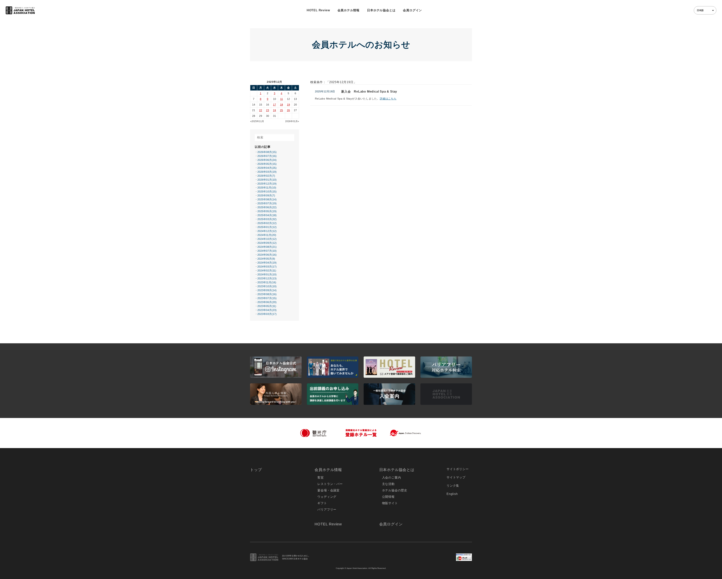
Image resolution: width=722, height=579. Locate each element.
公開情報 (388, 496)
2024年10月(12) (267, 238)
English (452, 493)
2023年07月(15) (267, 298)
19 (288, 104)
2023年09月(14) (267, 290)
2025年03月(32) (267, 219)
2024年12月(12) (267, 231)
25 (281, 110)
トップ (256, 470)
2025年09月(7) (266, 195)
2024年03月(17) (267, 266)
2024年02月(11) (266, 270)
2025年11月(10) (266, 187)
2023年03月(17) (267, 313)
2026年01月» (292, 121)
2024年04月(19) (267, 262)
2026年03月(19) (267, 171)
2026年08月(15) (267, 151)
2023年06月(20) (267, 302)
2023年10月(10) (267, 286)
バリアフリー (326, 509)
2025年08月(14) (267, 199)
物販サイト (390, 503)
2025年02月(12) (267, 223)
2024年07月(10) (267, 250)
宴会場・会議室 (328, 490)
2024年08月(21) (267, 246)
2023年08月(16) (267, 294)
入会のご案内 (391, 477)
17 (274, 104)
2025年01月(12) (267, 227)
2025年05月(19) (267, 211)
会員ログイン (412, 10)
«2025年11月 (257, 121)
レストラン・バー (330, 484)
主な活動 (388, 484)
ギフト (322, 503)
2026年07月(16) (267, 155)
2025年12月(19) (267, 183)
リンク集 (453, 485)
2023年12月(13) (267, 278)
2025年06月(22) (267, 207)
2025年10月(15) (267, 191)
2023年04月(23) (267, 310)
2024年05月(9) (266, 258)
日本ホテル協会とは (381, 10)
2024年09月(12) (267, 242)
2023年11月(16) (266, 282)
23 (267, 110)
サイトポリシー (458, 469)
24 (274, 110)
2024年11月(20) (266, 234)
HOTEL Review (318, 10)
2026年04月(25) (267, 167)
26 (288, 110)
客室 (320, 477)
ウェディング (326, 496)
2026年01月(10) (267, 179)
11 (281, 98)
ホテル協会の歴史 (394, 490)
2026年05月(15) (267, 163)
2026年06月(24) (267, 159)
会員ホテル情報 (348, 10)
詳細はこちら (388, 98)
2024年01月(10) (267, 274)
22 (260, 110)
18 (281, 104)
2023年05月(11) (266, 306)
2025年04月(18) (267, 215)
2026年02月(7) (266, 175)
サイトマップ (456, 477)
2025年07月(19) (267, 203)
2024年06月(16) (267, 254)
